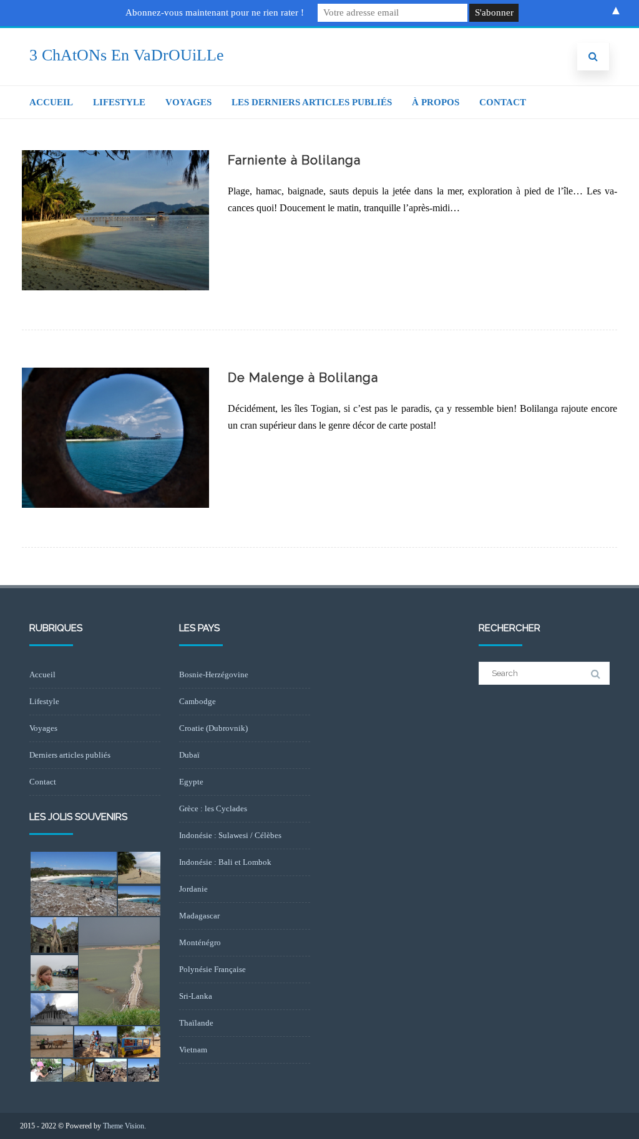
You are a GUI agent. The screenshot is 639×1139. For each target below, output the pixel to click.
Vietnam (193, 1049)
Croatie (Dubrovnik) (213, 728)
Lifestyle (119, 102)
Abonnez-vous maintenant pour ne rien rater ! (214, 12)
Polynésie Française (212, 969)
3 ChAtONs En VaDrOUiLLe (126, 55)
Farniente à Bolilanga (294, 160)
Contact (502, 102)
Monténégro (200, 942)
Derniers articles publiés (69, 755)
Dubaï (189, 755)
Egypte (191, 781)
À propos (435, 102)
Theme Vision (123, 1126)
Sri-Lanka (195, 996)
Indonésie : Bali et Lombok (225, 862)
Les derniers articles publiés (312, 102)
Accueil (51, 102)
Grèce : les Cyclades (213, 808)
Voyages (188, 102)
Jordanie (193, 889)
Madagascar (199, 915)
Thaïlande (196, 1022)
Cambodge (197, 701)
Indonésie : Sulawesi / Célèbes (230, 835)
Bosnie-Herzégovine (213, 674)
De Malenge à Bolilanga (303, 377)
